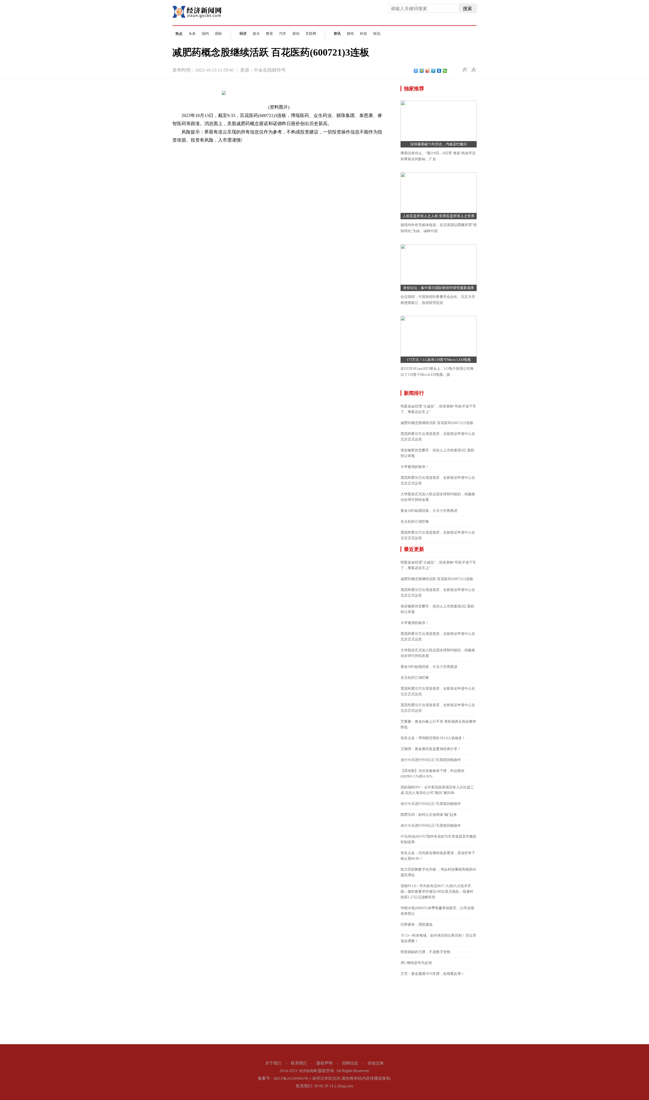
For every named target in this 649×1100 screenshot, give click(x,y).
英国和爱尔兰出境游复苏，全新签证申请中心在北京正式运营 (438, 436)
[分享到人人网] (439, 71)
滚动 (295, 34)
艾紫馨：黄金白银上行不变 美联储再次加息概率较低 (438, 724)
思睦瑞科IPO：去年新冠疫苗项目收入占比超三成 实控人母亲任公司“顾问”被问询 (437, 790)
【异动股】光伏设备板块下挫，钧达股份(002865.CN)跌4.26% (432, 773)
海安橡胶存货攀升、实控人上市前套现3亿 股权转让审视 (437, 453)
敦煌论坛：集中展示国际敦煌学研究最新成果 (438, 288)
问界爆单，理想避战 (416, 924)
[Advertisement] (439, 1011)
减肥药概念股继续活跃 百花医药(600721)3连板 (437, 423)
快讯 (376, 34)
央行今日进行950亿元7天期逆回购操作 (431, 760)
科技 (363, 34)
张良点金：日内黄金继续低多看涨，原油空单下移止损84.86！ (438, 855)
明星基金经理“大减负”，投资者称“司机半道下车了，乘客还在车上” (438, 409)
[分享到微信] (445, 71)
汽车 (282, 34)
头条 (192, 34)
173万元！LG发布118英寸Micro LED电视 (439, 360)
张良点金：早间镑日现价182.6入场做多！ (433, 738)
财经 (350, 34)
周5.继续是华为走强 (416, 963)
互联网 (310, 34)
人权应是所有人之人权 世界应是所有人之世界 (439, 216)
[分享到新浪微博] (427, 71)
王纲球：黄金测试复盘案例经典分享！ (431, 749)
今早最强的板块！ (415, 467)
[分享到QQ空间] (422, 71)
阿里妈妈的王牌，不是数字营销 (425, 952)
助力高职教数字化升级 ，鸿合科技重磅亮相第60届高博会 (438, 872)
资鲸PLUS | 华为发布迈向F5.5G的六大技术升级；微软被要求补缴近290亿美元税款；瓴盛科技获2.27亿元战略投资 (437, 891)
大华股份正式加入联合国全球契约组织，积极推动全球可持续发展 (438, 497)
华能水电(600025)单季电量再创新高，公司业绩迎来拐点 (437, 911)
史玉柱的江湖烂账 (415, 521)
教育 (269, 34)
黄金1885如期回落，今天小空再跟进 (429, 511)
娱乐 (256, 34)
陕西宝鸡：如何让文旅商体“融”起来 (429, 815)
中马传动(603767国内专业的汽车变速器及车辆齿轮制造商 (438, 839)
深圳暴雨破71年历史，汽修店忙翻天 (438, 144)
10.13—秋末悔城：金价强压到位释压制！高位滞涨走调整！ (438, 938)
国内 (205, 34)
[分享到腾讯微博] (433, 71)
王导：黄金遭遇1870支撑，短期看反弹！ (432, 974)
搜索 (467, 8)
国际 (218, 34)
